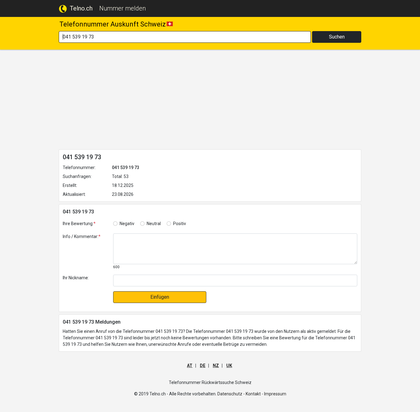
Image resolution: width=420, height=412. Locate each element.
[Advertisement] (210, 101)
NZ (216, 365)
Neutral (154, 223)
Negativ (127, 223)
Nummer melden (122, 8)
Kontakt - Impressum (266, 393)
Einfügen (159, 297)
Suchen (337, 37)
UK (229, 365)
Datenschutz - (231, 393)
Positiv (179, 223)
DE (202, 365)
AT (189, 365)
